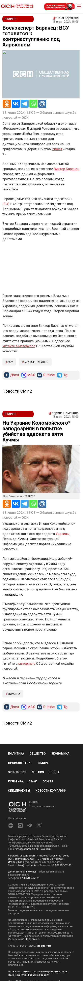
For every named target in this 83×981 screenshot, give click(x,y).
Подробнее (32, 939)
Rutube (49, 375)
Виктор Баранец (66, 169)
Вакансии (45, 848)
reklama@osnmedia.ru (51, 871)
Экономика (60, 753)
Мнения (38, 772)
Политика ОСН (58, 971)
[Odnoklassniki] (7, 104)
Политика (16, 753)
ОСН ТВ (48, 781)
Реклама (15, 251)
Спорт (55, 772)
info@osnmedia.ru (27, 848)
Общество (38, 753)
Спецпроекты (19, 790)
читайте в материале (18, 346)
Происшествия (20, 763)
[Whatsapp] (33, 104)
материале (26, 663)
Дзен (14, 375)
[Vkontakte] (16, 104)
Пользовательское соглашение (28, 971)
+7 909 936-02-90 (61, 865)
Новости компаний (50, 790)
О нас (33, 781)
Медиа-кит (43, 945)
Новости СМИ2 (17, 391)
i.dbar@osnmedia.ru (27, 865)
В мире (43, 763)
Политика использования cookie (28, 974)
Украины (63, 534)
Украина (13, 694)
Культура (15, 781)
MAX (31, 375)
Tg (65, 375)
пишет (57, 149)
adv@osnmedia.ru (18, 874)
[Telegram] (25, 104)
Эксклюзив (17, 772)
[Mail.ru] (42, 104)
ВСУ (5, 204)
